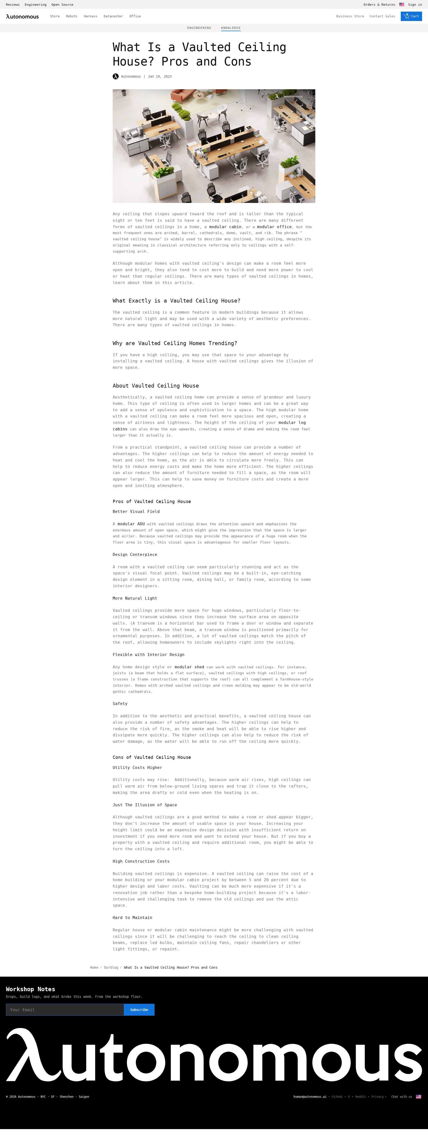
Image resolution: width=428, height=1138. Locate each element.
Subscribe (139, 1010)
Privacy (378, 1096)
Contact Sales (382, 16)
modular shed (189, 667)
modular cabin (225, 226)
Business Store (350, 16)
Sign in (415, 4)
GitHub (337, 1096)
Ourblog (111, 967)
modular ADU (131, 524)
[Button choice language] (401, 4)
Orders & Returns (379, 4)
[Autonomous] (22, 16)
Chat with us (401, 1096)
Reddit (360, 1096)
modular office (274, 226)
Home (94, 967)
